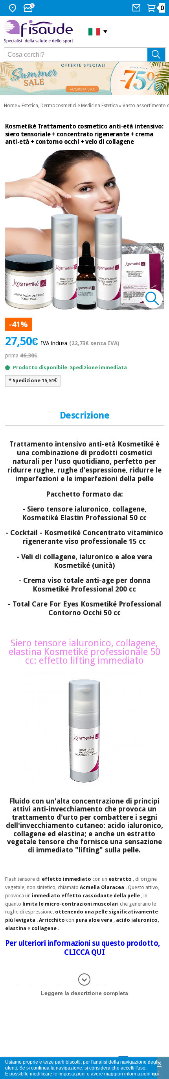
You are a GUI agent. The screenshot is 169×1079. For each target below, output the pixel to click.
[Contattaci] (137, 8)
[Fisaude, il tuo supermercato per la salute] (40, 31)
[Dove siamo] (13, 8)
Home (10, 105)
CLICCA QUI (84, 952)
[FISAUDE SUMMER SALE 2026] (84, 78)
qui (156, 1074)
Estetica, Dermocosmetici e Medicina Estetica (70, 105)
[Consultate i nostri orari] (30, 8)
